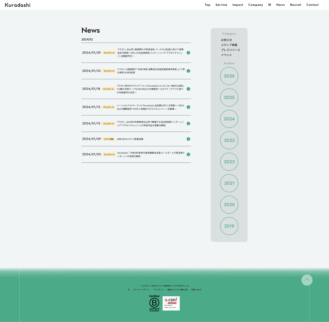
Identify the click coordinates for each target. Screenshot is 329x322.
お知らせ (226, 40)
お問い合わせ (196, 289)
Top (207, 5)
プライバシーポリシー (141, 289)
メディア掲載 (229, 45)
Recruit (295, 5)
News (280, 5)
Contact (312, 5)
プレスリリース (230, 50)
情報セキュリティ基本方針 (177, 289)
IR (269, 5)
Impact (238, 5)
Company (255, 5)
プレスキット (159, 289)
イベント (226, 55)
